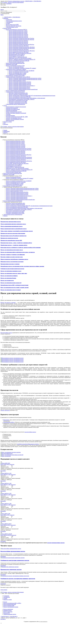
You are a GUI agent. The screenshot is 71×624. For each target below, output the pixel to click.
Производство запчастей (12, 108)
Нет (1, 9)
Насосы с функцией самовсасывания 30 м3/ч (19, 86)
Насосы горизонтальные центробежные (15, 90)
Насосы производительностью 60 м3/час (18, 43)
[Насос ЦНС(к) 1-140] (6, 483)
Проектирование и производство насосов (16, 106)
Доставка (8, 114)
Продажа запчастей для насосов (13, 25)
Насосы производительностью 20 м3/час (18, 37)
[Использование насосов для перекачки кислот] (12, 358)
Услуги (5, 105)
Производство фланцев (11, 110)
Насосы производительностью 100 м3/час (19, 45)
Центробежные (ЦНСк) (8, 422)
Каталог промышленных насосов (16, 1)
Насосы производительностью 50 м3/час (18, 42)
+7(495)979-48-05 (28, 1)
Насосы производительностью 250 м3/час (19, 49)
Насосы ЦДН (6, 613)
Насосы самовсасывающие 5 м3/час (17, 80)
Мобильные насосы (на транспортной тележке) (20, 58)
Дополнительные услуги (12, 27)
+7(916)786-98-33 (37, 1)
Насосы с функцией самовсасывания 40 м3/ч (19, 88)
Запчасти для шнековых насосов (13, 118)
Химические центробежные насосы (17, 74)
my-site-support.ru (43, 621)
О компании (9, 19)
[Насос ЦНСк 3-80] (5, 513)
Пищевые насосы (7, 610)
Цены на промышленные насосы (14, 20)
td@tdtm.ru (3, 619)
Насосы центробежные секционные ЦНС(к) (16, 29)
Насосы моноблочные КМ (9, 604)
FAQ (4, 123)
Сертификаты (9, 22)
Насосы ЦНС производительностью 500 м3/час (20, 53)
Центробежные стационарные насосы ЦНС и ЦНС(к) (21, 99)
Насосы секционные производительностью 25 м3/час (21, 38)
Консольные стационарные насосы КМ (18, 100)
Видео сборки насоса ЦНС (12, 24)
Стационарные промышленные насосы (15, 91)
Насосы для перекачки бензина (16, 67)
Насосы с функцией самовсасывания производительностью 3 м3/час (25, 79)
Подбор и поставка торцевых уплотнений (16, 113)
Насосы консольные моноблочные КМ (15, 63)
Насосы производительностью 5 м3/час (18, 33)
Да (3, 9)
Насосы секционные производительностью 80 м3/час (21, 44)
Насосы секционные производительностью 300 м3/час (22, 50)
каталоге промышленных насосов (55, 542)
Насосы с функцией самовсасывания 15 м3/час (20, 83)
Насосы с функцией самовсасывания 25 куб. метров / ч (22, 85)
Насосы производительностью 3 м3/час (18, 32)
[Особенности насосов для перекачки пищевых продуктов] (15, 575)
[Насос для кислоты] (6, 456)
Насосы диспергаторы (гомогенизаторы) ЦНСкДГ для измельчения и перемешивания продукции (32, 95)
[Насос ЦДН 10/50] (5, 463)
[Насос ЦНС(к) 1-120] (6, 473)
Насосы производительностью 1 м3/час (18, 30)
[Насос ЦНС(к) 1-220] (6, 493)
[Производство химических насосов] (9, 566)
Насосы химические (8, 609)
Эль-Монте (8, 3)
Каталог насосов (7, 28)
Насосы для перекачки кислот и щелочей (18, 72)
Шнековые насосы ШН (11, 64)
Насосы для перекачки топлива (10, 606)
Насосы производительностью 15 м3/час (18, 35)
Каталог (5, 601)
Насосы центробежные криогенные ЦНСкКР (19, 96)
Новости (5, 215)
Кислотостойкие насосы (6, 332)
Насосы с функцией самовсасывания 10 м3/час (20, 81)
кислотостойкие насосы (30, 432)
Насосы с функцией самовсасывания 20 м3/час (20, 84)
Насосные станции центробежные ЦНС (18, 93)
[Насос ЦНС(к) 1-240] (6, 503)
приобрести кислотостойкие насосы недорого (28, 444)
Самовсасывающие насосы (9, 614)
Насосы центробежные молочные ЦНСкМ (19, 60)
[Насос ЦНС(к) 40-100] (6, 533)
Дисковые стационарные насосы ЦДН (18, 103)
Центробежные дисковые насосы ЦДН (15, 75)
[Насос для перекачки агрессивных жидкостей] (12, 454)
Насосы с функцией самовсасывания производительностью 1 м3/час (25, 78)
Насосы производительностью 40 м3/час (18, 40)
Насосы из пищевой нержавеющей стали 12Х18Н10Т (21, 70)
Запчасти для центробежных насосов (15, 119)
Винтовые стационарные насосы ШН (18, 101)
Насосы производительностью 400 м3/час (19, 52)
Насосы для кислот (7, 611)
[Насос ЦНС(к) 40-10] (6, 523)
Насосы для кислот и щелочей (8, 302)
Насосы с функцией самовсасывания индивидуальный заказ (23, 89)
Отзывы (8, 23)
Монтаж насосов (10, 120)
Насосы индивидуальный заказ (16, 62)
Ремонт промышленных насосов (13, 111)
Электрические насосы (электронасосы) (15, 104)
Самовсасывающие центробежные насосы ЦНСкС (18, 76)
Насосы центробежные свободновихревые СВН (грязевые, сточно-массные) (27, 98)
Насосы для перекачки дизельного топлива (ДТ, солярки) (22, 68)
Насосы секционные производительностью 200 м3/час (22, 48)
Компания (5, 18)
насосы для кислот (5, 410)
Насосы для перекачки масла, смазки (17, 73)
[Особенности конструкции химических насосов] (12, 557)
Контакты (5, 124)
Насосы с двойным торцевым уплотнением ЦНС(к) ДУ (22, 59)
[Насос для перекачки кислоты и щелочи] (11, 452)
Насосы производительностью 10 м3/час (18, 34)
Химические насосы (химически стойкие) (16, 69)
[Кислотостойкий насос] (7, 453)
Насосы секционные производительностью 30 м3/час (21, 39)
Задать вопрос (4, 589)
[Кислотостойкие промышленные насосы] (11, 548)
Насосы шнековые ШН (8, 605)
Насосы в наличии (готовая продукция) (18, 94)
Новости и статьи (7, 121)
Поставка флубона (10, 115)
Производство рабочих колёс (13, 109)
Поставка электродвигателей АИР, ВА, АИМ (17, 116)
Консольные (6, 419)
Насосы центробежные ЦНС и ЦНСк (12, 603)
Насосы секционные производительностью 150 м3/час (22, 47)
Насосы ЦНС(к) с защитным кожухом (18, 57)
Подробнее (3, 470)
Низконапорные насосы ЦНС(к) (16, 55)
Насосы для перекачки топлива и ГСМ (15, 65)
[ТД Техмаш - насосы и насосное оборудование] (12, 2)
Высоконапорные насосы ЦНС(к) (17, 54)
